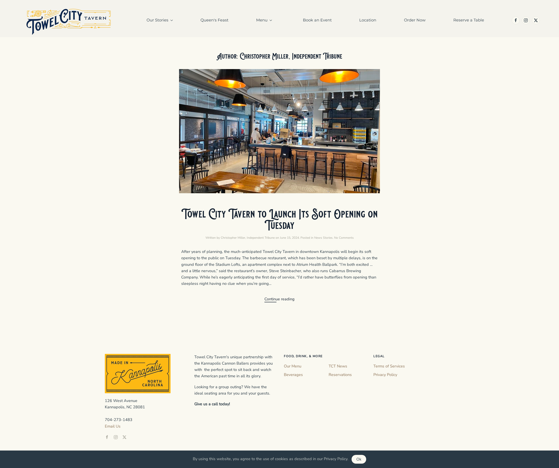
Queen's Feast (214, 20)
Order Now (415, 20)
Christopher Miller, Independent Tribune (248, 238)
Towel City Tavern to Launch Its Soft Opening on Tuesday (279, 219)
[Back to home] (69, 20)
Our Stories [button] (157, 20)
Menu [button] (261, 20)
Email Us (113, 426)
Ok (358, 459)
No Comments (344, 238)
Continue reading (279, 299)
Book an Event (317, 20)
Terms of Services (389, 366)
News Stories (323, 238)
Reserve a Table (468, 20)
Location (367, 20)
